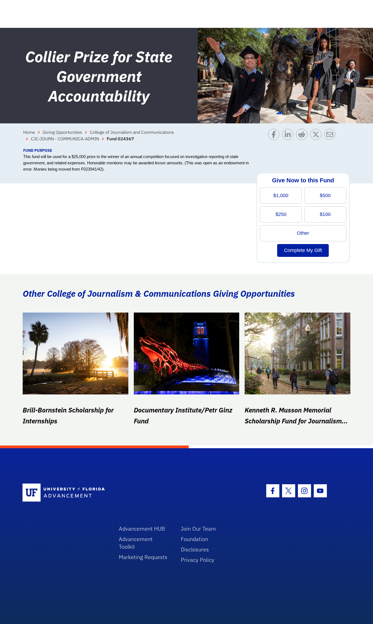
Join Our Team (198, 528)
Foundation (194, 539)
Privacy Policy (197, 559)
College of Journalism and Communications (132, 132)
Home (29, 132)
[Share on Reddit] (303, 138)
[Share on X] (317, 138)
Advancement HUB (142, 528)
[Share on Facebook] (275, 138)
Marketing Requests (143, 557)
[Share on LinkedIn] (289, 138)
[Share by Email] (331, 138)
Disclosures (195, 549)
